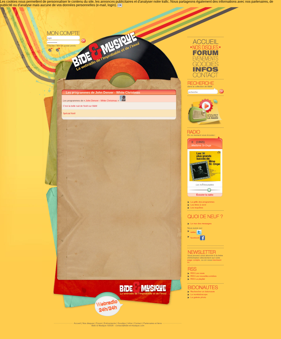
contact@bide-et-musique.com (129, 325)
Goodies (122, 323)
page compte (193, 260)
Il (192, 142)
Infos (130, 323)
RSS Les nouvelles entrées (203, 276)
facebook (195, 238)
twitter (193, 232)
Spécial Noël (69, 113)
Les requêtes (196, 207)
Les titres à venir (198, 205)
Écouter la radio (204, 195)
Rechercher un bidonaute (202, 291)
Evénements (110, 323)
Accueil (77, 323)
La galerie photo (198, 297)
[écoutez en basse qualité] (49, 52)
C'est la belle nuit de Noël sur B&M (80, 106)
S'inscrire (50, 46)
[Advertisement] (135, 18)
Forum (99, 323)
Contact (138, 323)
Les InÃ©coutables (205, 185)
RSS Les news (197, 273)
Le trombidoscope (199, 294)
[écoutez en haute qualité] (57, 52)
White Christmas (109, 100)
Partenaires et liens (152, 323)
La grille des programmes (202, 202)
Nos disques (88, 323)
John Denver (92, 100)
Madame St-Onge (201, 145)
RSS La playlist (197, 279)
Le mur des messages (200, 223)
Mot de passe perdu (66, 46)
